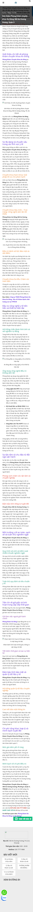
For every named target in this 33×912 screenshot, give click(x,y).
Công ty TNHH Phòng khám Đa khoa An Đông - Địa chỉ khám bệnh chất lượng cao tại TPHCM (16, 299)
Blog (9, 13)
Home (4, 13)
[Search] (30, 1)
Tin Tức (14, 13)
